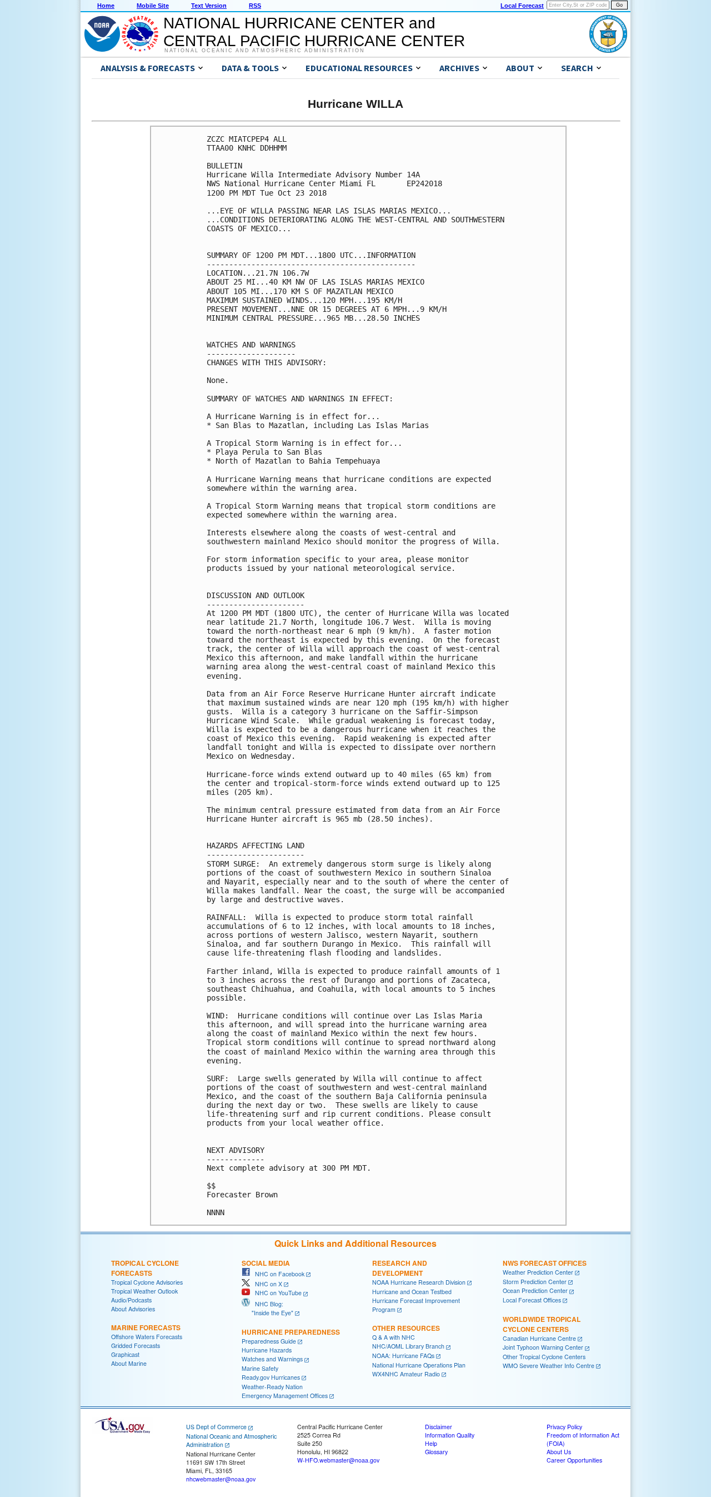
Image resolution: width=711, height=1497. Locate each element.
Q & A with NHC (393, 1337)
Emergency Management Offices (285, 1395)
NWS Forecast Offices (545, 1263)
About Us (559, 1452)
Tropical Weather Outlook (144, 1291)
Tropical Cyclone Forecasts (145, 1268)
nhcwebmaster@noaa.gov (221, 1479)
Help (431, 1443)
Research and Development (399, 1268)
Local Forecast (522, 5)
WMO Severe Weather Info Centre (548, 1365)
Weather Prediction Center (538, 1272)
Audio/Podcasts (131, 1300)
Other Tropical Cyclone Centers (544, 1356)
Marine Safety (260, 1368)
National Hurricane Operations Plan (418, 1365)
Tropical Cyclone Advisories (147, 1282)
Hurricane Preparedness (291, 1332)
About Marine (129, 1363)
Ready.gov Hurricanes (271, 1377)
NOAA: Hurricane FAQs (403, 1355)
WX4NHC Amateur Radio (406, 1374)
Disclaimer (438, 1427)
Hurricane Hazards (267, 1350)
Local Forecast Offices (532, 1300)
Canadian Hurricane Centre (539, 1338)
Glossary (436, 1452)
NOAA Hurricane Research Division (418, 1282)
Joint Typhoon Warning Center (543, 1347)
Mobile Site (153, 5)
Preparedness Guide (269, 1341)
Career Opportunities (574, 1460)
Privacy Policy (564, 1427)
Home (105, 5)
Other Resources (406, 1328)
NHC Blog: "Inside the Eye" (267, 1308)
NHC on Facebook (277, 1274)
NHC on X (266, 1284)
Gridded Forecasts (135, 1345)
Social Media (266, 1263)
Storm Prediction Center (535, 1281)
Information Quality (449, 1435)
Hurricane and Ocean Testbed (412, 1291)
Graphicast (125, 1354)
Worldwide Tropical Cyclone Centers (541, 1324)
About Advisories (133, 1309)
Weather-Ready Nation (272, 1386)
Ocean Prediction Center (535, 1290)
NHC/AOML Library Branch (408, 1346)
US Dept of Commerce (216, 1427)
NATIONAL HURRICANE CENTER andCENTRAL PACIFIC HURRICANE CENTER (314, 31)
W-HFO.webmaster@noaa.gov (338, 1460)
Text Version (209, 5)
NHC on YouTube (276, 1293)
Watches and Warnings (272, 1359)
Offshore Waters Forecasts (146, 1336)
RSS (255, 5)
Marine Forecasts (146, 1327)
